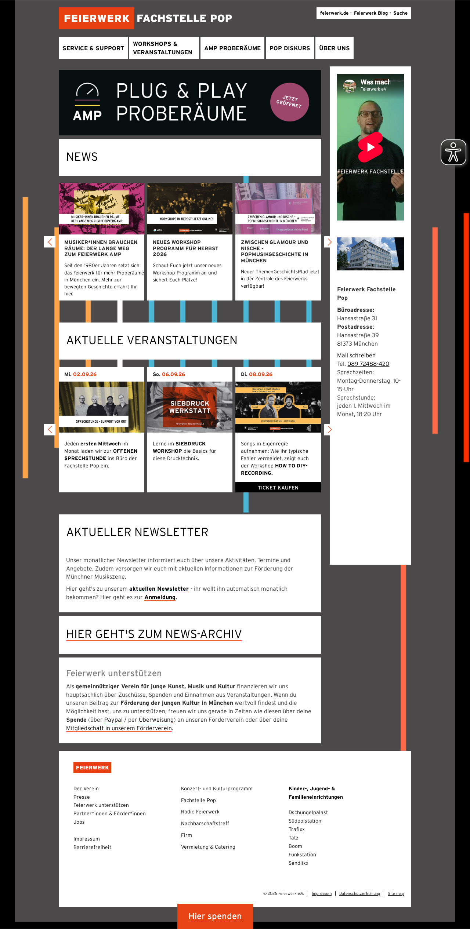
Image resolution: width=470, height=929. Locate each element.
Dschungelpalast (308, 812)
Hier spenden (215, 916)
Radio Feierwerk (200, 812)
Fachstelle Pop (198, 800)
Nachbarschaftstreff (205, 823)
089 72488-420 (368, 363)
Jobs (79, 822)
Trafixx (297, 829)
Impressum (86, 839)
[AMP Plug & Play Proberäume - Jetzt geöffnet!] (190, 102)
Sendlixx (298, 863)
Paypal (113, 719)
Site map (396, 893)
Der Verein (86, 788)
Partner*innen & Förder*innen (109, 813)
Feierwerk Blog (371, 13)
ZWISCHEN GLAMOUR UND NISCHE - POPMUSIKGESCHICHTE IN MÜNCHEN (274, 251)
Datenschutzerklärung (359, 893)
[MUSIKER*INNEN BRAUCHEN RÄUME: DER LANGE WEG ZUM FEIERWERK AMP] (101, 208)
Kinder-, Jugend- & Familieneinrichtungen (316, 793)
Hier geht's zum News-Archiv (154, 633)
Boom (295, 846)
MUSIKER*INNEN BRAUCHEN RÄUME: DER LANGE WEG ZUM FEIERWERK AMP (100, 248)
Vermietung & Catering (208, 847)
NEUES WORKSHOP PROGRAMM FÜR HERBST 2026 (185, 248)
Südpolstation (305, 821)
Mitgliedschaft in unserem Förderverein (119, 728)
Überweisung (156, 719)
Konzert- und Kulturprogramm (217, 788)
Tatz (294, 838)
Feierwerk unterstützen (101, 805)
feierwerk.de (334, 13)
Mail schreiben (356, 355)
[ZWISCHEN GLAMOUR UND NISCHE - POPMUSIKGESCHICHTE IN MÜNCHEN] (278, 208)
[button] (49, 242)
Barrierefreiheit (92, 847)
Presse (81, 797)
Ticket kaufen (278, 488)
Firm (186, 835)
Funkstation (302, 854)
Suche (400, 13)
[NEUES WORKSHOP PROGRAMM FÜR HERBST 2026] (190, 208)
